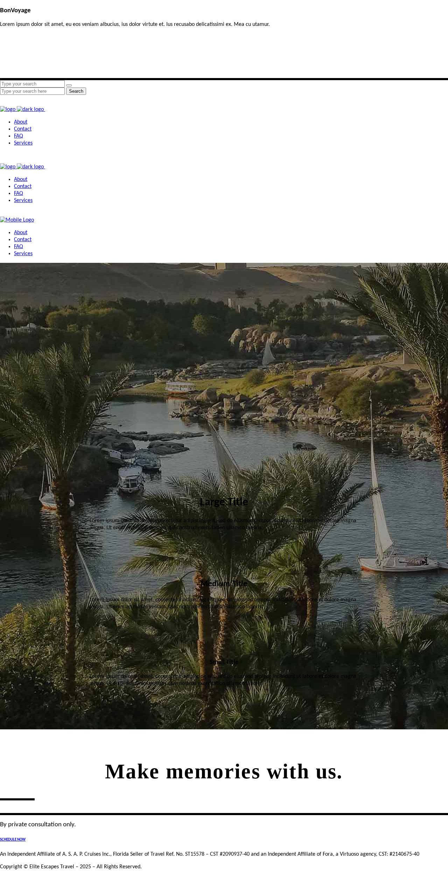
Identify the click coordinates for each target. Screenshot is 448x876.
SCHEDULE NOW (13, 840)
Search (76, 91)
